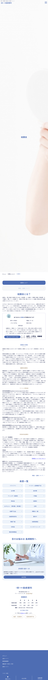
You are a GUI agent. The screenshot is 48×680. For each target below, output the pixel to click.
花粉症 (13, 527)
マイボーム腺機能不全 (35, 485)
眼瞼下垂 (12, 522)
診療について (5, 666)
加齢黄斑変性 (13, 516)
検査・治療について (37, 475)
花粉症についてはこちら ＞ (39, 458)
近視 (35, 506)
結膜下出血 (13, 511)
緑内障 (35, 491)
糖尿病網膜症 (13, 532)
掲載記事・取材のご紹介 (7, 664)
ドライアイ (13, 485)
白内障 (13, 491)
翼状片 (35, 516)
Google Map (29, 593)
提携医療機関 (5, 661)
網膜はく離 (35, 511)
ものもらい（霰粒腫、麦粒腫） (13, 506)
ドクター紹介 (5, 673)
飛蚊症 (13, 501)
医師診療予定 (30, 617)
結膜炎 (35, 501)
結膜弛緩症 (35, 522)
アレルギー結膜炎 (13, 496)
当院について (5, 658)
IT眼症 (35, 496)
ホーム (4, 274)
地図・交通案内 (17, 617)
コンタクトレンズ (35, 527)
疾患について (11, 274)
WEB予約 (24, 577)
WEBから (23, 613)
